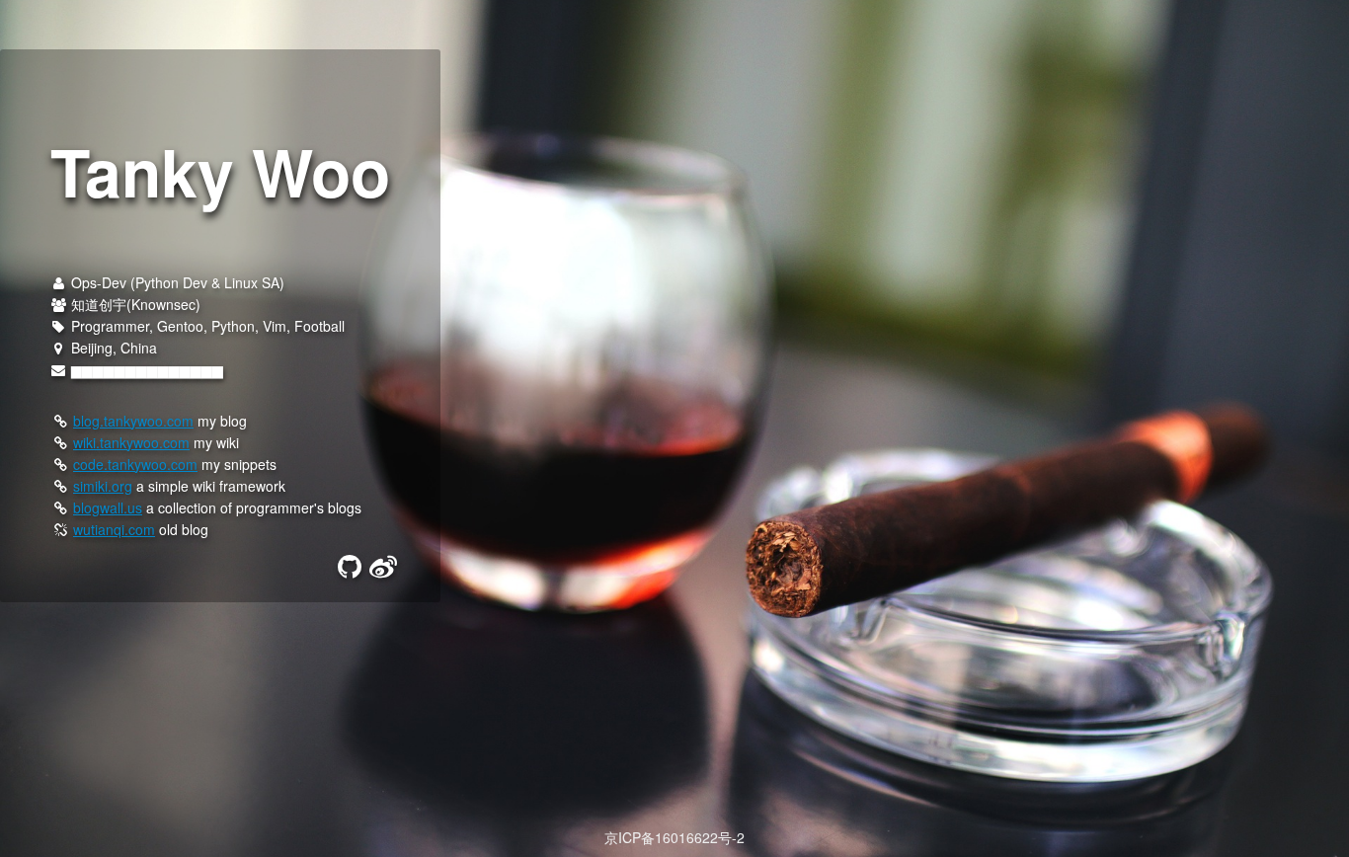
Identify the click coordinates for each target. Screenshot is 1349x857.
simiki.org (102, 486)
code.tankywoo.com (135, 464)
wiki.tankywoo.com (131, 442)
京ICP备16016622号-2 (674, 837)
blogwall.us (107, 507)
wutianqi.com (114, 529)
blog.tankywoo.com (133, 420)
